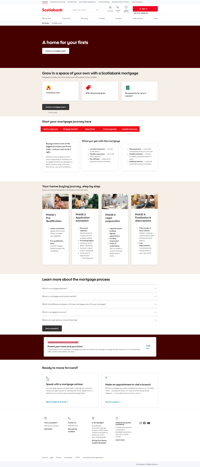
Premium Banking (103, 2)
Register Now (144, 13)
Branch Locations (112, 402)
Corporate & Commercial (57, 2)
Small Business (72, 2)
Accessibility (68, 457)
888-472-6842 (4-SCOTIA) (56, 402)
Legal (51, 457)
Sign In (144, 9)
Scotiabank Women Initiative (120, 2)
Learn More (137, 13)
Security (45, 457)
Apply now (148, 347)
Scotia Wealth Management (87, 2)
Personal (45, 2)
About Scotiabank (137, 2)
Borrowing (45, 23)
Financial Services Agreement (93, 457)
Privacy (58, 457)
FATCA (77, 457)
